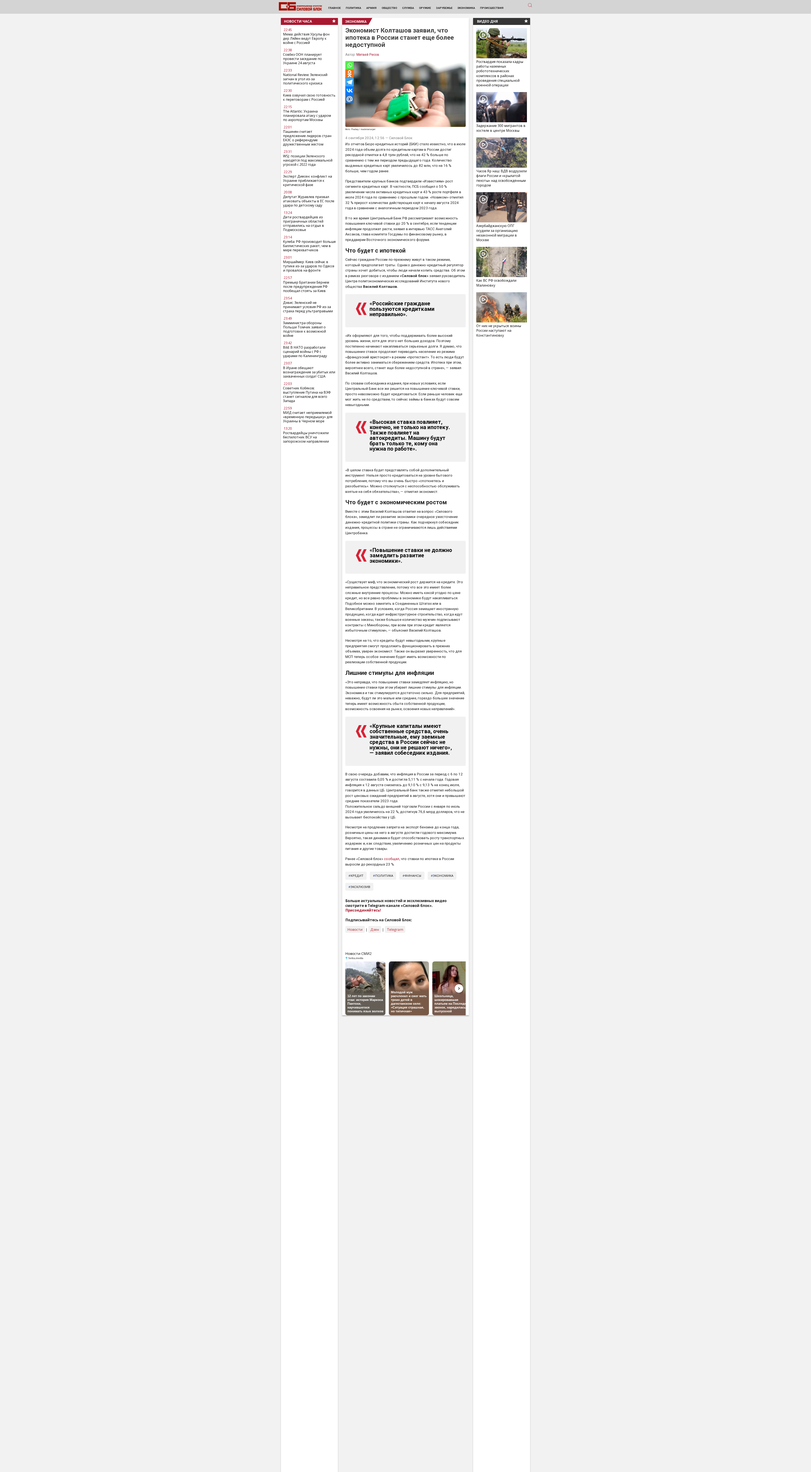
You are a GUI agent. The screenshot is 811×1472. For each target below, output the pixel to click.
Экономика (356, 22)
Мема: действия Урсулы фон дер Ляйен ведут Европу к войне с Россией (306, 38)
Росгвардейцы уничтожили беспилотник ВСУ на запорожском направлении (306, 437)
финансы (413, 875)
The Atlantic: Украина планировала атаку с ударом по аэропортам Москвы (307, 115)
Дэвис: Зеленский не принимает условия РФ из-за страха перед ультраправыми (308, 306)
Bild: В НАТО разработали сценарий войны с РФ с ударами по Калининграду (305, 351)
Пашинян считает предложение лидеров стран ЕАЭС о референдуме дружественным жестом (307, 137)
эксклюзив (360, 887)
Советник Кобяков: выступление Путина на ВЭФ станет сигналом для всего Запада (307, 394)
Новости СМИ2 (358, 953)
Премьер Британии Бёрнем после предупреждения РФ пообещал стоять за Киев (306, 286)
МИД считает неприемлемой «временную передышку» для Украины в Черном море (307, 416)
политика (384, 875)
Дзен (374, 929)
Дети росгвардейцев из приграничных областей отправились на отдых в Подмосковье (303, 223)
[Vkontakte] (349, 90)
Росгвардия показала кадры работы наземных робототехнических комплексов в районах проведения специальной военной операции (499, 73)
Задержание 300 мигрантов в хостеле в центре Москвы (500, 128)
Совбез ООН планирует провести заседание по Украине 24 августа (302, 58)
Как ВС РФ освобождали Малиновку (496, 282)
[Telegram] (349, 82)
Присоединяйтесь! (363, 910)
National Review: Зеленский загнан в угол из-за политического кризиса (305, 79)
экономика (443, 875)
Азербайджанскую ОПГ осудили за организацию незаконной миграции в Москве (497, 232)
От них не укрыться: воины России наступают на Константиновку (498, 330)
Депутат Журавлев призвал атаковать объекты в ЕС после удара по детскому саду (308, 201)
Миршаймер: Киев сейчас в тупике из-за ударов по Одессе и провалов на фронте (308, 266)
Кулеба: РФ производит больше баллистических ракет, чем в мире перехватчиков (309, 245)
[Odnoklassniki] (349, 73)
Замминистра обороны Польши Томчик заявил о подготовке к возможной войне (304, 329)
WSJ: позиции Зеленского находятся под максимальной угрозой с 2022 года (307, 160)
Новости (355, 929)
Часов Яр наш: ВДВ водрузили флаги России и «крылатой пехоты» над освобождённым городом (501, 178)
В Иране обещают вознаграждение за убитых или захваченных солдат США (309, 372)
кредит (357, 875)
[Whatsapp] (349, 65)
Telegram (395, 929)
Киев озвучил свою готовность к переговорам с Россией (309, 97)
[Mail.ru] (349, 99)
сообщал (391, 859)
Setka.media (355, 958)
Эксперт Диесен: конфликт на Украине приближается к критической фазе (307, 180)
